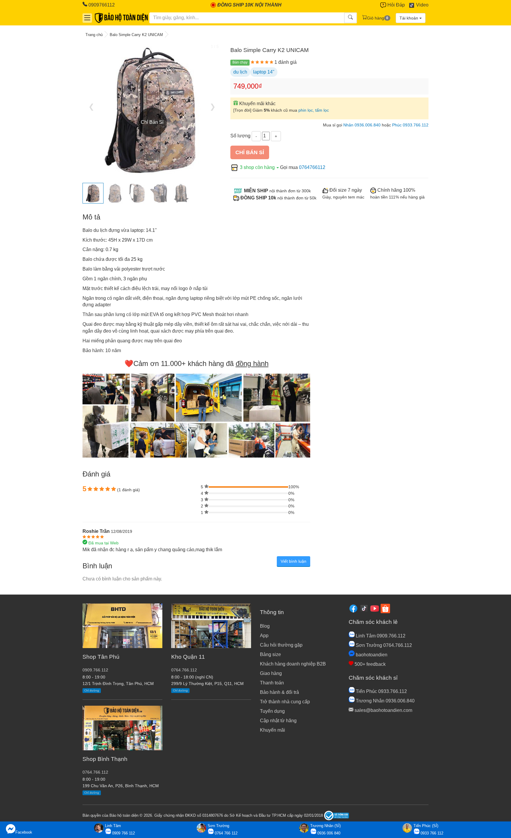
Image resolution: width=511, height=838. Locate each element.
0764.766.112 (95, 772)
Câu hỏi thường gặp (281, 644)
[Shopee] (385, 608)
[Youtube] (374, 608)
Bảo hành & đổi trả (279, 692)
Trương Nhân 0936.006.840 (385, 700)
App (264, 635)
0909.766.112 (95, 670)
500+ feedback (369, 664)
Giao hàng (271, 673)
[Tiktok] (364, 608)
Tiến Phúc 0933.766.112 (381, 691)
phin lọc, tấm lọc (313, 110)
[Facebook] (353, 608)
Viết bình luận (293, 561)
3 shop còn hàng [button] (257, 167)
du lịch (240, 71)
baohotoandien (371, 654)
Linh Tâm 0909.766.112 (380, 635)
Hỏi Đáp (395, 4)
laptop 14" (263, 71)
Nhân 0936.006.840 (362, 125)
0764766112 (312, 167)
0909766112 (101, 4)
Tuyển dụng (272, 711)
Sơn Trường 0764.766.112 (383, 645)
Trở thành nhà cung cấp (285, 701)
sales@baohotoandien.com (382, 710)
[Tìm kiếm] (350, 18)
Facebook (23, 832)
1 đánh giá (285, 62)
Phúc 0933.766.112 (410, 125)
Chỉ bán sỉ (249, 152)
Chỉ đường (91, 690)
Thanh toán (272, 682)
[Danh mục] (87, 17)
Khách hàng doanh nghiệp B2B (293, 663)
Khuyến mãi (272, 730)
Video (421, 4)
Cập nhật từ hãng (278, 720)
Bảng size (270, 654)
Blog (265, 626)
